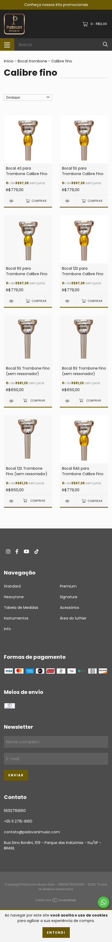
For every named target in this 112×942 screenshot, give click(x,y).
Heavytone (14, 596)
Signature (68, 596)
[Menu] (7, 44)
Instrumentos (16, 618)
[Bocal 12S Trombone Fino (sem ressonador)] (12, 501)
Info (7, 628)
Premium (68, 586)
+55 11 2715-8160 (18, 821)
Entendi (56, 932)
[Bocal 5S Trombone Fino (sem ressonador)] (12, 401)
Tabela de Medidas (21, 607)
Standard (12, 586)
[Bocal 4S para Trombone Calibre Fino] (12, 201)
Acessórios (69, 607)
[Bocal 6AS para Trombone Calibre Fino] (68, 501)
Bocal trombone (32, 61)
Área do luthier (73, 618)
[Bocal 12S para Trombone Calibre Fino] (68, 301)
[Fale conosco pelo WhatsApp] (103, 902)
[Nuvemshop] (56, 901)
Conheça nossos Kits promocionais (56, 4)
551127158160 (15, 810)
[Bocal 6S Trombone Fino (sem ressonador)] (68, 401)
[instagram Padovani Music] (8, 551)
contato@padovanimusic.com (32, 832)
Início (9, 61)
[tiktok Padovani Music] (36, 551)
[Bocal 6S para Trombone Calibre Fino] (12, 301)
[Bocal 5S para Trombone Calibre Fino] (68, 201)
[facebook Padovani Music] (17, 551)
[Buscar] (105, 44)
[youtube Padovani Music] (26, 551)
